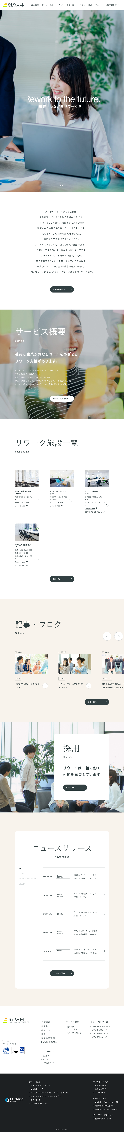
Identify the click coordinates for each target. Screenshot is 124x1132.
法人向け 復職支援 (74, 1033)
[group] (31, 670)
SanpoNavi (99, 1093)
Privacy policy (7, 1041)
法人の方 (46, 1059)
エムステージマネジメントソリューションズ (48, 1093)
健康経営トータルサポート (105, 1109)
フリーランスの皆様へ (10, 1043)
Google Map (20, 506)
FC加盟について (49, 1063)
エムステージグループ (39, 1085)
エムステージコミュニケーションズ (45, 1096)
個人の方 (46, 1056)
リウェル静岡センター (100, 1033)
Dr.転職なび (99, 1085)
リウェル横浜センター (100, 1037)
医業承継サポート (102, 1119)
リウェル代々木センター (101, 1026)
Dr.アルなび (99, 1089)
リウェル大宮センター (100, 1030)
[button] (118, 636)
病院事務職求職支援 (103, 1106)
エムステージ (36, 1089)
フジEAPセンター (37, 1104)
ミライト (34, 1100)
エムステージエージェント (105, 1102)
